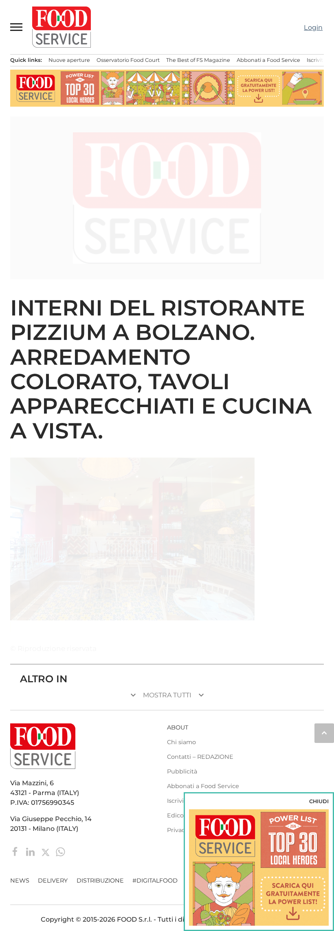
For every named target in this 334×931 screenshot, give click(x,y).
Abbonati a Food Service (268, 60)
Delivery (53, 880)
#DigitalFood (155, 880)
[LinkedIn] (31, 851)
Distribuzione (100, 880)
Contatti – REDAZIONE (200, 756)
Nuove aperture (69, 60)
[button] (16, 26)
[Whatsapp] (60, 851)
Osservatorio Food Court (128, 60)
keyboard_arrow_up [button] (324, 733)
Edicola (178, 815)
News (19, 880)
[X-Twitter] (46, 851)
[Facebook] (16, 851)
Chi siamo (181, 742)
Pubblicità (182, 771)
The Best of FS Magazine (198, 60)
